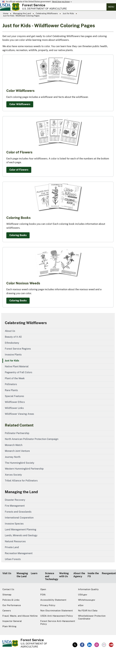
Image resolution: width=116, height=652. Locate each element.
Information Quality (88, 589)
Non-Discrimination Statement (56, 610)
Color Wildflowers (19, 104)
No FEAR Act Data (87, 610)
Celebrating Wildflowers (47, 13)
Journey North (12, 457)
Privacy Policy (47, 605)
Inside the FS (93, 575)
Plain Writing (9, 626)
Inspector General (12, 621)
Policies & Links (10, 600)
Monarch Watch (13, 445)
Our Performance (11, 605)
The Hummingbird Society (19, 462)
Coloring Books (18, 235)
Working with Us (64, 575)
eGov (81, 605)
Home (5, 13)
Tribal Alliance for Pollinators (21, 480)
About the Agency (79, 575)
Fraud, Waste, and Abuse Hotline (20, 616)
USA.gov (82, 594)
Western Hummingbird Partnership (24, 468)
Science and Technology (51, 576)
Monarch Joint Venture (17, 451)
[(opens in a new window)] (74, 644)
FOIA (43, 594)
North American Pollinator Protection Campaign (31, 439)
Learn (34, 573)
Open (43, 589)
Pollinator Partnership (17, 433)
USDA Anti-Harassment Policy (56, 616)
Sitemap (6, 594)
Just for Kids (68, 13)
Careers (6, 610)
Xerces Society (13, 474)
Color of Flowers (18, 169)
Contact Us (8, 589)
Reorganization (108, 573)
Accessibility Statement (53, 600)
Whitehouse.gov (86, 600)
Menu (111, 7)
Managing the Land (22, 13)
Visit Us (6, 573)
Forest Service (33, 5)
